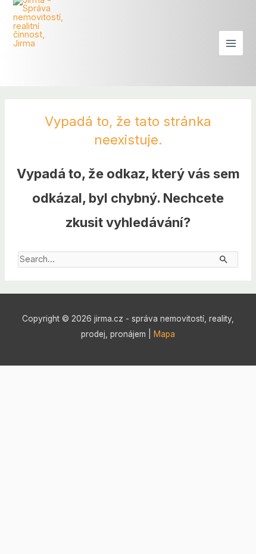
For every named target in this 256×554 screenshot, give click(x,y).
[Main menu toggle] (231, 43)
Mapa (164, 334)
